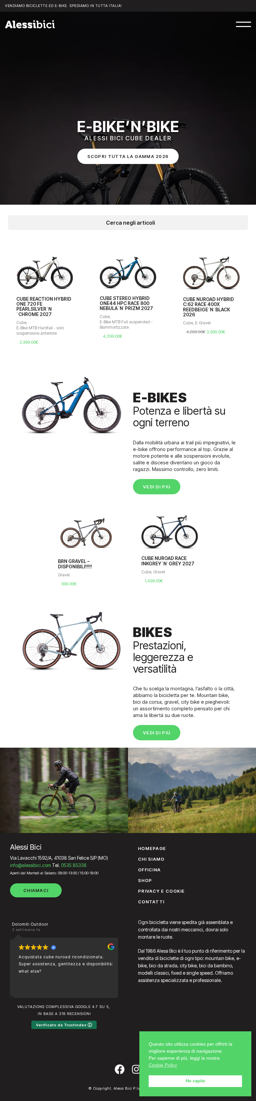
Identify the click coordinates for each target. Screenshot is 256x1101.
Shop (145, 880)
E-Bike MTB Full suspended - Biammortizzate (69, 324)
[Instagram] (136, 1069)
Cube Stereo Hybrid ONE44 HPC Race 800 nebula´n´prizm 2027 (69, 303)
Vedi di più (156, 486)
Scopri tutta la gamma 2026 (128, 156)
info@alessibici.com (30, 865)
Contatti (151, 901)
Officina (149, 869)
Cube (48, 316)
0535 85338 (74, 865)
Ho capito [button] (195, 1081)
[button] (243, 24)
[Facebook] (119, 1069)
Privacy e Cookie (161, 891)
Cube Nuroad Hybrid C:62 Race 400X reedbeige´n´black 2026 (151, 307)
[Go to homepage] (30, 24)
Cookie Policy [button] (163, 1065)
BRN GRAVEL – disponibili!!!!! (75, 564)
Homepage (152, 848)
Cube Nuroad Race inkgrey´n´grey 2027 (167, 561)
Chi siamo (151, 859)
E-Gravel (146, 322)
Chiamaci (35, 890)
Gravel (64, 574)
